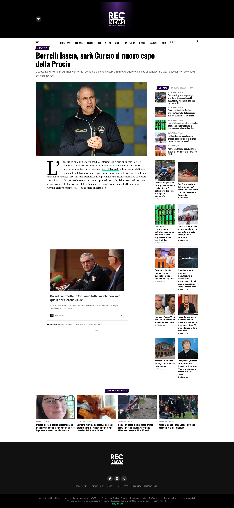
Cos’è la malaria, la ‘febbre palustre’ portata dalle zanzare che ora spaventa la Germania (188, 189)
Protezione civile (93, 324)
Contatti (111, 486)
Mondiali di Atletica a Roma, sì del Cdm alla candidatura (165, 363)
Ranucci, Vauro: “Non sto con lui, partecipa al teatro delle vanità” (165, 320)
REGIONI (90, 42)
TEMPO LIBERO (129, 42)
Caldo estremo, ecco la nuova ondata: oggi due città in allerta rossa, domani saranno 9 (188, 232)
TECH (99, 42)
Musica (142, 42)
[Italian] (172, 42)
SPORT (117, 42)
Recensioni (153, 42)
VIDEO (164, 42)
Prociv (80, 324)
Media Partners (82, 486)
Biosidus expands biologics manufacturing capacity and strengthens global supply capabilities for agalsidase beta (187, 278)
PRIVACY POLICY (98, 486)
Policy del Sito (117, 504)
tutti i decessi (110, 169)
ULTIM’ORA (79, 42)
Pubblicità (136, 486)
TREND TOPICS (65, 42)
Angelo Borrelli (66, 324)
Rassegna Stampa (151, 486)
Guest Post (123, 486)
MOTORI (108, 42)
